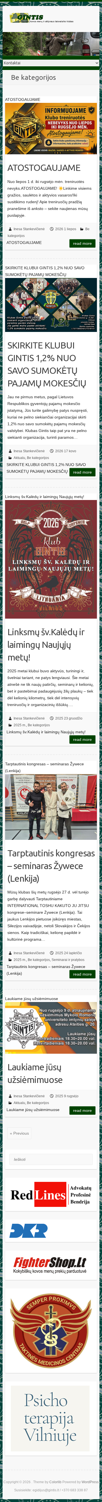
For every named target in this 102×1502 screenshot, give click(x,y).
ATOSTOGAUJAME (43, 167)
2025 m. (20, 725)
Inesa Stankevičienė (29, 229)
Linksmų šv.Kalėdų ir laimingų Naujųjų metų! (45, 644)
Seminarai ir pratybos (68, 960)
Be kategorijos (38, 458)
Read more (82, 243)
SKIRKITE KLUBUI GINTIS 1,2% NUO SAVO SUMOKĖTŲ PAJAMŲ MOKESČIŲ (46, 364)
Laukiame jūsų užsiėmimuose (35, 1073)
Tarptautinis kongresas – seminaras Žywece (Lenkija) (51, 865)
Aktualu (19, 458)
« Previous (19, 1133)
